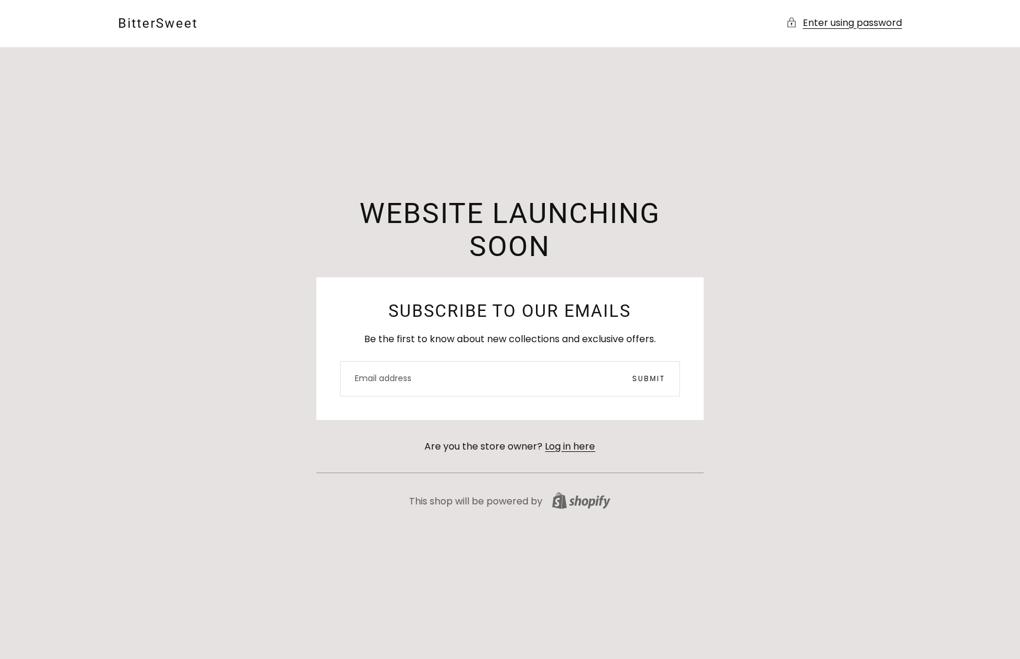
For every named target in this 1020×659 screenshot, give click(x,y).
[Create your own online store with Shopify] (581, 500)
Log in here (570, 446)
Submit (648, 378)
